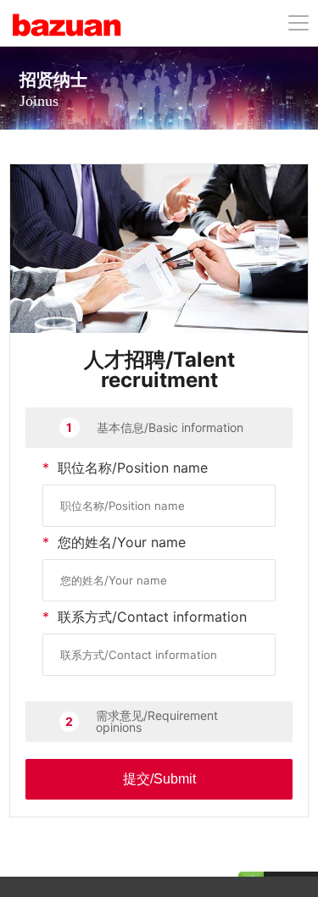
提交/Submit (159, 779)
